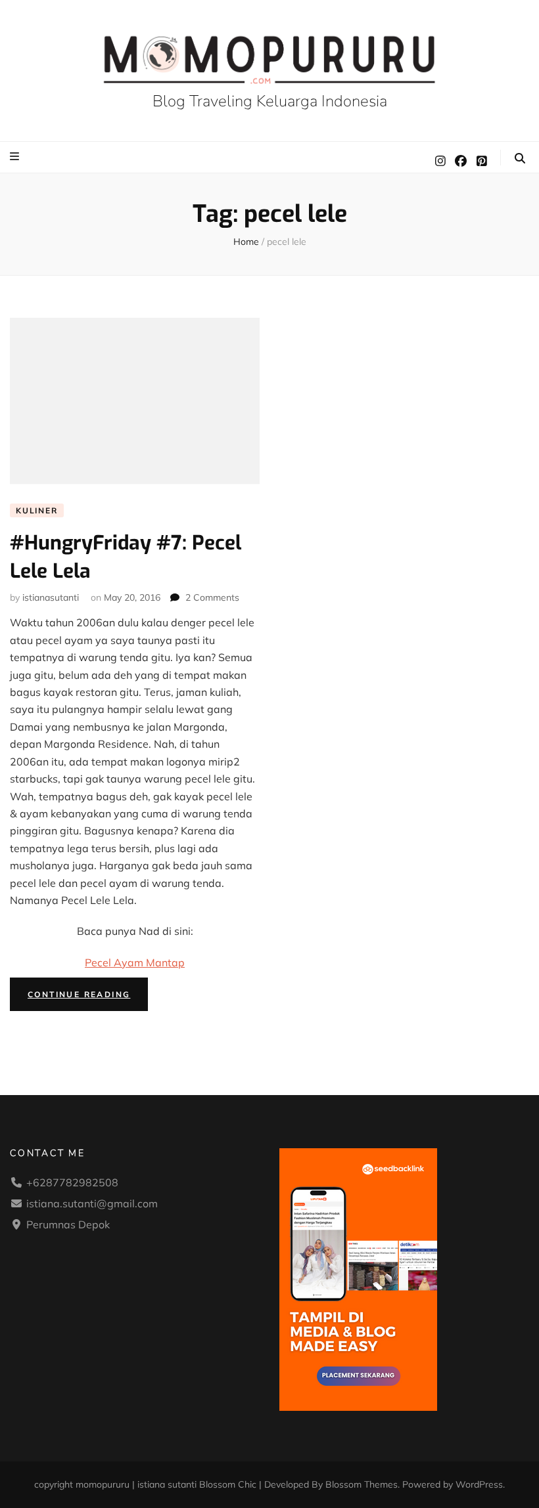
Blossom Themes (361, 1484)
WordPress (479, 1484)
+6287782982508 (72, 1182)
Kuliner (37, 510)
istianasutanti (50, 597)
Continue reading (88, 997)
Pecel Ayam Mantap (135, 962)
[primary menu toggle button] (16, 156)
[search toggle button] (520, 158)
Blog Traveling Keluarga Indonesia (269, 101)
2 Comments (212, 597)
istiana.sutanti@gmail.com (92, 1203)
